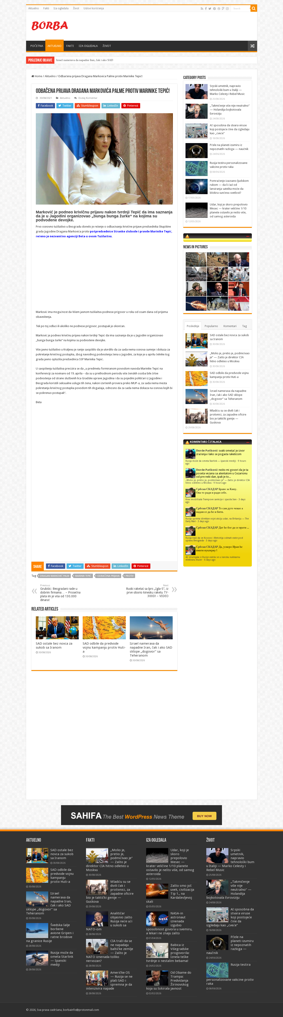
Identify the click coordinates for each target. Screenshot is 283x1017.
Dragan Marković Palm (54, 576)
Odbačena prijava (108, 576)
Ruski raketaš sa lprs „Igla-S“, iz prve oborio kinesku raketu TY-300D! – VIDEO (147, 591)
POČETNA (37, 46)
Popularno (211, 326)
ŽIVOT (107, 46)
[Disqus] (104, 738)
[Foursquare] (223, 8)
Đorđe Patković (207, 450)
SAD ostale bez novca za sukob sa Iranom (54, 645)
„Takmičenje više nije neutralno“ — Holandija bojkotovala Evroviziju (230, 109)
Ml (58, 60)
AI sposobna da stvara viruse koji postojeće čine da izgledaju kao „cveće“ (229, 129)
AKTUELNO (54, 46)
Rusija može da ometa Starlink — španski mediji (210, 461)
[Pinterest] (214, 8)
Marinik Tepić (83, 576)
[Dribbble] (219, 8)
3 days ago (203, 521)
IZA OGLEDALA (88, 46)
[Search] (253, 8)
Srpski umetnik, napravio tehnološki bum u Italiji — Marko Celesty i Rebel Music (227, 90)
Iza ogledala (61, 8)
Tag (244, 326)
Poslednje (193, 326)
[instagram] (227, 8)
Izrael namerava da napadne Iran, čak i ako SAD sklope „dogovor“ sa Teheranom (151, 649)
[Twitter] (210, 8)
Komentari (230, 326)
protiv (130, 576)
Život (76, 8)
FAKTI (70, 46)
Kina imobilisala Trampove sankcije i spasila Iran (211, 499)
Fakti (46, 8)
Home (38, 76)
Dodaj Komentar (87, 98)
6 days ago (210, 559)
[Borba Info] (50, 25)
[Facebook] (206, 8)
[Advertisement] (173, 26)
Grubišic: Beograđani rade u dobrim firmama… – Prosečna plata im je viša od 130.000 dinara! (60, 593)
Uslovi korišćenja (94, 8)
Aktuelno (33, 8)
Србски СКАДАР (207, 489)
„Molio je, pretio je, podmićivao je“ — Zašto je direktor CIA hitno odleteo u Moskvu (230, 357)
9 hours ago (220, 482)
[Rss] (202, 8)
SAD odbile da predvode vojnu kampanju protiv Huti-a (104, 647)
